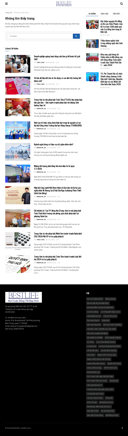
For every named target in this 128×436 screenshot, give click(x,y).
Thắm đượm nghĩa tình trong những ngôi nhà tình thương (111, 43)
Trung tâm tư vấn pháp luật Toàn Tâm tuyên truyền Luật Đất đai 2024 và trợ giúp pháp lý (58, 258)
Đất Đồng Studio (112, 415)
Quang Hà (114, 381)
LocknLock (91, 346)
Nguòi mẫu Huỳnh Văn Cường (98, 359)
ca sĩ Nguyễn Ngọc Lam (110, 312)
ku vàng (90, 342)
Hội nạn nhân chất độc (112, 325)
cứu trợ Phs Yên (110, 316)
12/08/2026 (52, 148)
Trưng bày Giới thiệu (95, 394)
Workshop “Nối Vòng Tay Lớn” (99, 407)
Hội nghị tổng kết (93, 325)
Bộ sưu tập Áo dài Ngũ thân (97, 303)
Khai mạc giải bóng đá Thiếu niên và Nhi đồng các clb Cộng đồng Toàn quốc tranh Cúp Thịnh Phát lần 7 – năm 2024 (111, 60)
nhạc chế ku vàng (94, 368)
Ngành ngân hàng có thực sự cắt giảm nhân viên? (54, 144)
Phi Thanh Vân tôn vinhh (97, 381)
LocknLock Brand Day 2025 (109, 346)
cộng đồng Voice (93, 316)
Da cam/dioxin (93, 320)
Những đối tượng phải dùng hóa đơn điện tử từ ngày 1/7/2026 (54, 167)
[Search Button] (76, 36)
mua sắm (91, 355)
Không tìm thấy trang (21, 13)
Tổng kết (109, 398)
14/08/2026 (52, 129)
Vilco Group (92, 402)
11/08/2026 (52, 172)
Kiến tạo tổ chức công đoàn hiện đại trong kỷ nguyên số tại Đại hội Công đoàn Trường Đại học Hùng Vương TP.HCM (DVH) (58, 124)
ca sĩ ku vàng (92, 312)
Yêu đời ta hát (92, 411)
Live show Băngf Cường (106, 342)
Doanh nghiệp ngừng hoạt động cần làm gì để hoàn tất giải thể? (57, 58)
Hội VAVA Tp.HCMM (94, 338)
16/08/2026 (51, 84)
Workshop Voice (106, 402)
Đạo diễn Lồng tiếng (95, 415)
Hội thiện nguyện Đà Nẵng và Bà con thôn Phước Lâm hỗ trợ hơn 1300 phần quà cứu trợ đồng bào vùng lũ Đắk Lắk (111, 26)
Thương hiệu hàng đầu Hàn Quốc (100, 389)
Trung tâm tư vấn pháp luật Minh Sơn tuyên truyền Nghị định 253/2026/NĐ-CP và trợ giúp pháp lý (58, 235)
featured (105, 320)
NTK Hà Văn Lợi (93, 372)
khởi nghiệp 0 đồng (113, 338)
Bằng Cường (110, 299)
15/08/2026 (52, 109)
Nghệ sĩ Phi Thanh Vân (107, 355)
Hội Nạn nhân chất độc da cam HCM (101, 329)
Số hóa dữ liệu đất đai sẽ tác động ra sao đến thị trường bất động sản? (57, 79)
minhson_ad (41, 109)
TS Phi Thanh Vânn (94, 398)
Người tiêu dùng (114, 363)
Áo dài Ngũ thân (108, 411)
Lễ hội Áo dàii (92, 350)
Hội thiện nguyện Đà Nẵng (97, 333)
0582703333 (19, 329)
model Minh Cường (108, 350)
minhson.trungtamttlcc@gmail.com (23, 326)
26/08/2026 (51, 62)
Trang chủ (8, 13)
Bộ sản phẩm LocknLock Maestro (100, 307)
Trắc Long (40, 62)
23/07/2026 (51, 240)
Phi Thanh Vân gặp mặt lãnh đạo (100, 376)
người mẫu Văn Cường (96, 363)
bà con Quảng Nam (94, 299)
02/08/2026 (52, 197)
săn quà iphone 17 (94, 385)
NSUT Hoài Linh (110, 368)
